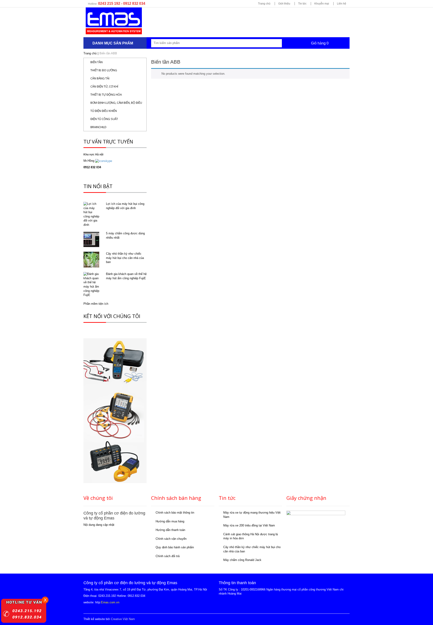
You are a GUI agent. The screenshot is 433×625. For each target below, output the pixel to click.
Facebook (321, 619)
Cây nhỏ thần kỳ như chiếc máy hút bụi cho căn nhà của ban (125, 258)
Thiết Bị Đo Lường (103, 70)
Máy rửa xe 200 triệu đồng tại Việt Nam (249, 525)
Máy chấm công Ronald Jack (242, 560)
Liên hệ (341, 3)
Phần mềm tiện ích (95, 303)
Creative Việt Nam (123, 619)
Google (334, 619)
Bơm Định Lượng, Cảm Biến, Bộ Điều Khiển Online (116, 104)
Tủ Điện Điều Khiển (103, 111)
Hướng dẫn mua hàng (170, 521)
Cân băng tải (99, 78)
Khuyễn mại (321, 3)
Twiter (346, 619)
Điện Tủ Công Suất (104, 119)
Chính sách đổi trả (168, 556)
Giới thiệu (284, 3)
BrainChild (98, 127)
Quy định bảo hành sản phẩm (175, 547)
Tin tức (302, 3)
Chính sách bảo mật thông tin (175, 512)
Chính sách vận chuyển (171, 538)
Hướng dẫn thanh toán (170, 530)
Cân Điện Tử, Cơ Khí (104, 86)
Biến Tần (96, 62)
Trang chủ (264, 3)
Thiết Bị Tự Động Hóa (106, 94)
